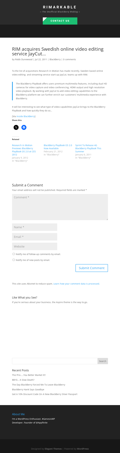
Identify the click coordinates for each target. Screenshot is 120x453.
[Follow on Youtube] (69, 33)
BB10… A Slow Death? (23, 379)
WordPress (83, 448)
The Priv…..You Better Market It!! (29, 375)
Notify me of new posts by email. (33, 260)
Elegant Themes (53, 448)
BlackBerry (55, 59)
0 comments (69, 59)
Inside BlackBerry (26, 116)
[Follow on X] (56, 33)
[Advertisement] (66, 330)
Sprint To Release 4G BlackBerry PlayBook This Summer (88, 148)
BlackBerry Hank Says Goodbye (28, 389)
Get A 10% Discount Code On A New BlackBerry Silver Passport (44, 394)
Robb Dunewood (23, 59)
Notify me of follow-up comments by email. (38, 254)
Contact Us (60, 21)
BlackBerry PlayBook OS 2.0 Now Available (58, 147)
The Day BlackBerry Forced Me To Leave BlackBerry (38, 384)
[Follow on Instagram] (63, 33)
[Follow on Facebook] (50, 33)
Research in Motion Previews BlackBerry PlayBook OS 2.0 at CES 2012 (24, 150)
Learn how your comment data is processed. (76, 283)
